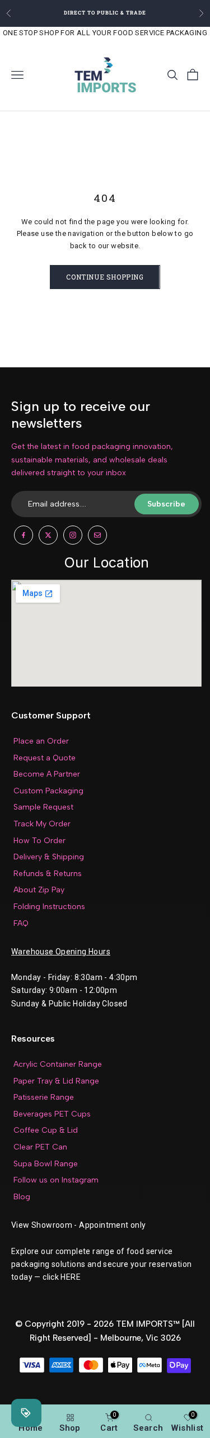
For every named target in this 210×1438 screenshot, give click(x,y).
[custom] (23, 535)
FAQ (21, 923)
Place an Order (41, 741)
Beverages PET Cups (52, 1114)
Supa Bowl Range (45, 1164)
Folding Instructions (49, 906)
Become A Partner (46, 774)
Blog (21, 1197)
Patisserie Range (43, 1097)
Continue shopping (104, 276)
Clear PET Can (40, 1147)
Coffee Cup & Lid (45, 1130)
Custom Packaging (48, 791)
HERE (70, 1277)
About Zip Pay (38, 890)
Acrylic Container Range (57, 1064)
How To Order (39, 840)
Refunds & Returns (47, 873)
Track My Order (42, 824)
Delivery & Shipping (48, 857)
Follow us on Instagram (56, 1180)
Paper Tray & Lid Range (56, 1081)
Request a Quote (44, 758)
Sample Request (43, 807)
